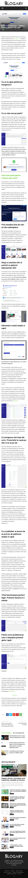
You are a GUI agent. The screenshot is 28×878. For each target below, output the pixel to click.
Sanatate (3, 775)
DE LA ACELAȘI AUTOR (18, 733)
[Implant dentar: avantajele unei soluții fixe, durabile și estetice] (14, 770)
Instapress (15, 400)
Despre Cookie (19, 870)
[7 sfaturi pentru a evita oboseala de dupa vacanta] (5, 846)
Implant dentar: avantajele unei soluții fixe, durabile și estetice (13, 779)
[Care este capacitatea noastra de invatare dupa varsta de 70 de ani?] (5, 833)
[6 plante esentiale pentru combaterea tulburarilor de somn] (5, 812)
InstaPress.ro (12, 691)
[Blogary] (14, 3)
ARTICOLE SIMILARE (6, 733)
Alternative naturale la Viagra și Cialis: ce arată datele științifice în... (18, 791)
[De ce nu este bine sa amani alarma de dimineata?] (5, 826)
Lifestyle (11, 807)
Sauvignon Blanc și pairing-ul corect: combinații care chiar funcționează (17, 798)
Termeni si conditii (7, 872)
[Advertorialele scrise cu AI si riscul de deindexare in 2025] (5, 737)
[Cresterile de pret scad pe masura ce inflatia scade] (5, 752)
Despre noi (7, 870)
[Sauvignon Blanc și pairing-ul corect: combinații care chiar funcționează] (5, 798)
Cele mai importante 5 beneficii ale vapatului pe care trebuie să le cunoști (7, 725)
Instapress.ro (17, 38)
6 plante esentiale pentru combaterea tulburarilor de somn (17, 812)
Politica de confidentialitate (17, 872)
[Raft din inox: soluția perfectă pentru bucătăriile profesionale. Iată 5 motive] (5, 805)
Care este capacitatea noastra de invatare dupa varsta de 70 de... (17, 832)
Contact (19, 873)
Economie (7, 23)
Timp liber (12, 800)
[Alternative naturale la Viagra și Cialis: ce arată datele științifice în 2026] (5, 791)
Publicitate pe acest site (12, 873)
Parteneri (13, 870)
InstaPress (14, 695)
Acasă (2, 11)
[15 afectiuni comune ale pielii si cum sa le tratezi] (5, 819)
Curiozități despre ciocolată (22, 724)
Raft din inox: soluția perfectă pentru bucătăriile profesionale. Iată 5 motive (18, 805)
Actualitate (7, 11)
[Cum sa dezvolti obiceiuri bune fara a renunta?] (5, 839)
